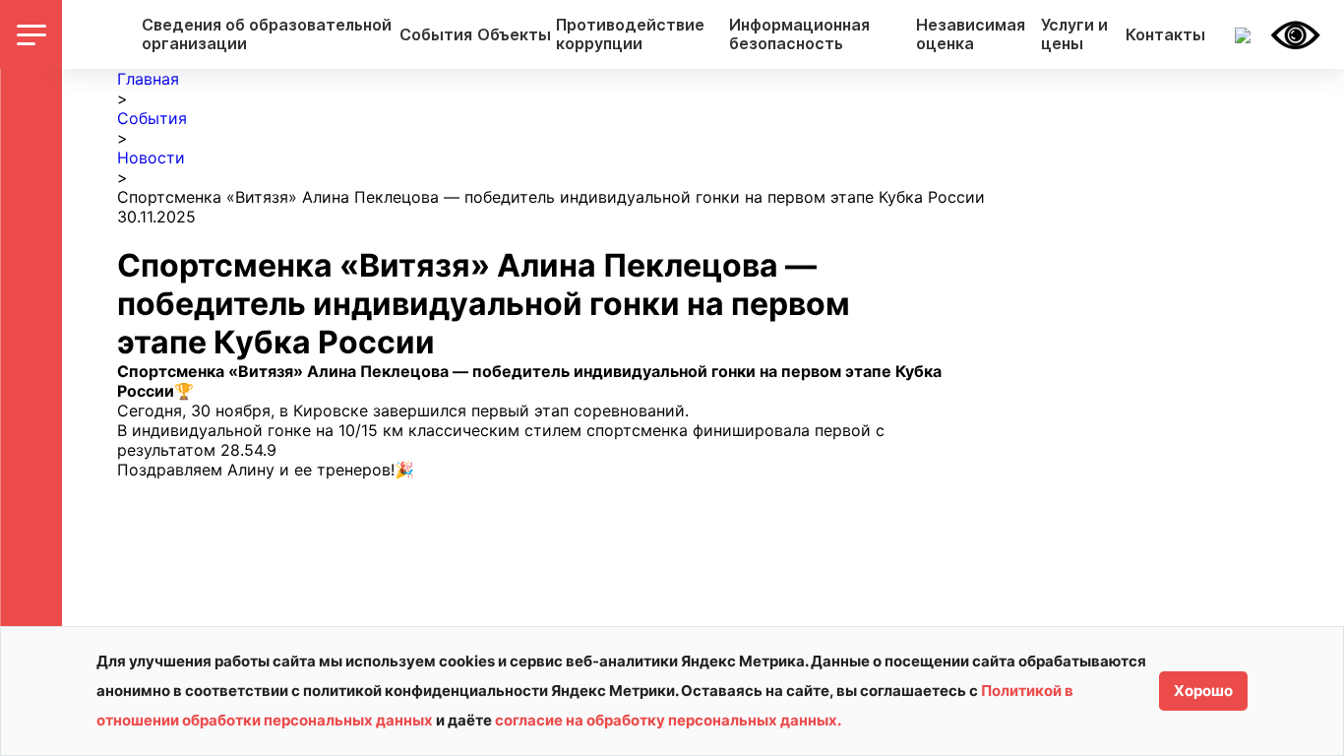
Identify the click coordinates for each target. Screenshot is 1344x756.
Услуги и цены (1074, 34)
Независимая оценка (970, 34)
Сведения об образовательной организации (267, 34)
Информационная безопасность (799, 34)
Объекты (514, 35)
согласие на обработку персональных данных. (668, 720)
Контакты (1165, 35)
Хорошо (1203, 690)
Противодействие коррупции (630, 34)
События (435, 35)
